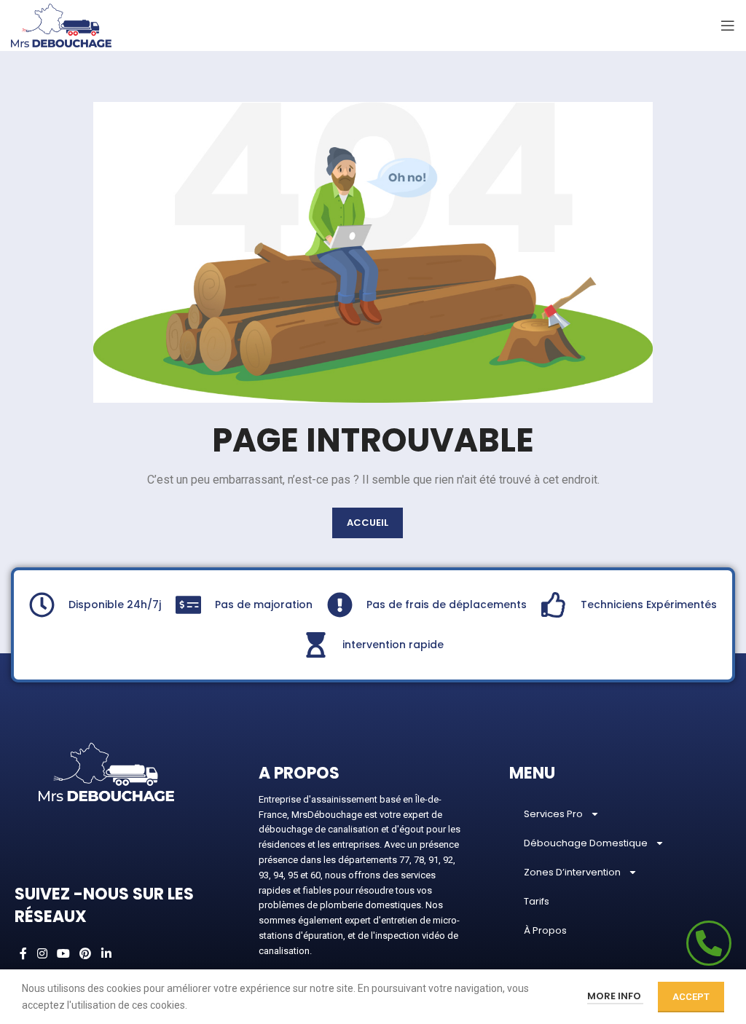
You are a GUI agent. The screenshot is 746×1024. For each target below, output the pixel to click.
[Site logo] (61, 24)
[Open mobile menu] (727, 25)
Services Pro (553, 814)
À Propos (545, 930)
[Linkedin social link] (106, 954)
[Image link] (106, 771)
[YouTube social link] (63, 954)
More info (615, 996)
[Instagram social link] (42, 954)
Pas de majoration (264, 604)
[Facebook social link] (23, 954)
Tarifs (536, 901)
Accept (691, 996)
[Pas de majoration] (188, 605)
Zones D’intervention (572, 872)
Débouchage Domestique (586, 843)
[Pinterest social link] (85, 954)
